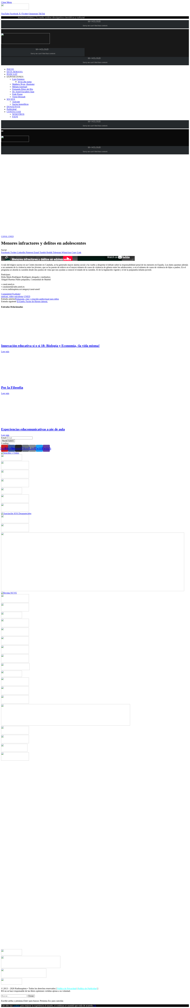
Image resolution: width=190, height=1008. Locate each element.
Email (3, 438)
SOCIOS (11, 99)
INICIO (10, 69)
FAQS (15, 117)
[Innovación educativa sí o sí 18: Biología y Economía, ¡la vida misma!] (27, 340)
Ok (94, 1005)
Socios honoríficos (20, 104)
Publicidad (11, 109)
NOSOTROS (18, 114)
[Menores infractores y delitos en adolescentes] (84, 234)
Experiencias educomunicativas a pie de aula (33, 429)
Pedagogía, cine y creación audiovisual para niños (37, 299)
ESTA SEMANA (15, 72)
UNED (27, 296)
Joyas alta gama (25, 82)
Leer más (5, 351)
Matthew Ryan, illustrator (23, 84)
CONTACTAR (14, 112)
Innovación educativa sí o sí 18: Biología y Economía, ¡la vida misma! (50, 345)
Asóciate (16, 102)
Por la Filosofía (12, 387)
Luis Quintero (18, 79)
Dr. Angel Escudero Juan (23, 92)
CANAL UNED (7, 236)
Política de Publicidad (87, 988)
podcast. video (7, 296)
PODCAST (12, 74)
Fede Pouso (17, 94)
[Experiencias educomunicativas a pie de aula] (27, 423)
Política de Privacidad (66, 988)
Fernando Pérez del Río (22, 89)
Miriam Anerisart (19, 87)
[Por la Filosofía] (27, 381)
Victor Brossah (18, 97)
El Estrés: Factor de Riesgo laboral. (32, 301)
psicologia (18, 296)
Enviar (31, 996)
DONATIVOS (13, 107)
